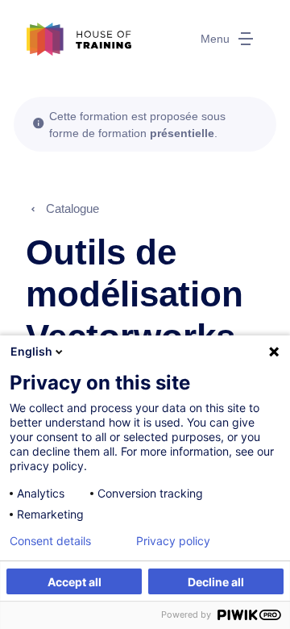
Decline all (216, 582)
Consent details (50, 541)
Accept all (75, 582)
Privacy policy (173, 541)
